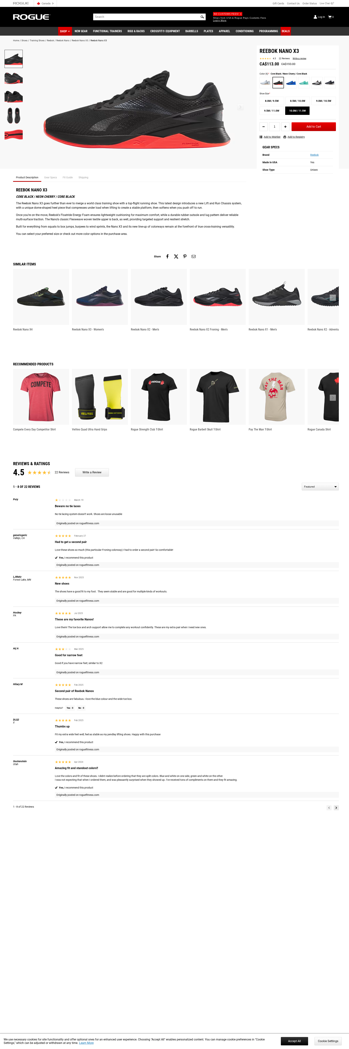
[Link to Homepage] (32, 17)
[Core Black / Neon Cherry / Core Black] (278, 82)
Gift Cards (278, 3)
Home (16, 40)
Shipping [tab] (83, 177)
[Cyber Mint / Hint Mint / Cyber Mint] (304, 82)
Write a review (299, 58)
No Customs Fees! (226, 14)
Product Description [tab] (27, 177)
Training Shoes (37, 40)
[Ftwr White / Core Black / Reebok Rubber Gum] (265, 82)
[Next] (336, 807)
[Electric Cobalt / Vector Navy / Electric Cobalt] (291, 82)
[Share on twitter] (176, 256)
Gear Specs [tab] (50, 177)
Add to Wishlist (272, 136)
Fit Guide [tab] (68, 177)
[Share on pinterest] (185, 256)
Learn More (86, 1043)
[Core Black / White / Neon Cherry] (317, 82)
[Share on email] (193, 256)
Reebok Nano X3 (80, 40)
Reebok (50, 40)
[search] (149, 16)
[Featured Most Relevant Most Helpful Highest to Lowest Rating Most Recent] (320, 486)
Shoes (24, 40)
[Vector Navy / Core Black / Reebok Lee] (330, 82)
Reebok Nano (62, 40)
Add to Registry (296, 136)
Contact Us (293, 3)
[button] (202, 16)
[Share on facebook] (167, 256)
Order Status (309, 3)
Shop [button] (63, 31)
